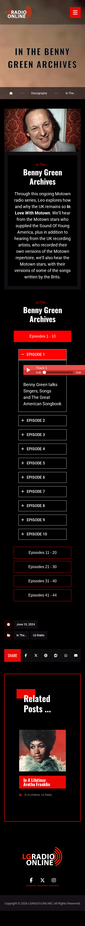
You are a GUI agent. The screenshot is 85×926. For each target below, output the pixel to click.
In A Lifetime (32, 794)
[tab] (42, 336)
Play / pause (28, 370)
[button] (75, 12)
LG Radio (38, 635)
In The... (21, 635)
